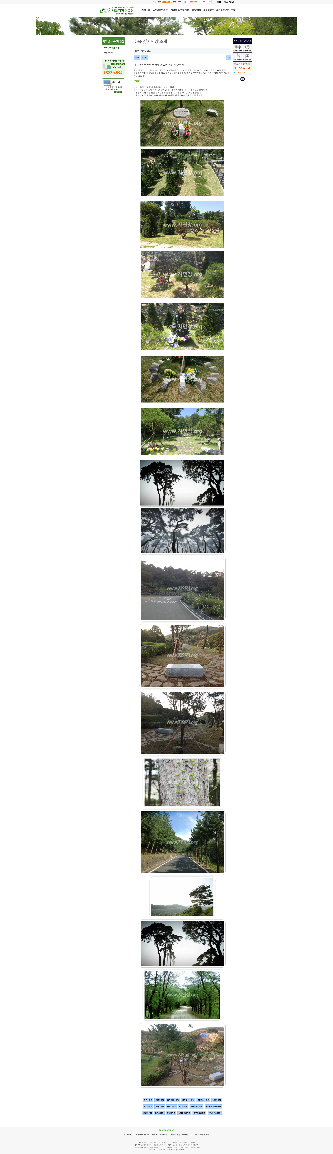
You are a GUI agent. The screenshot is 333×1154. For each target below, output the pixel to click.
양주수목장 (148, 1100)
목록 (228, 57)
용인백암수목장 (173, 1100)
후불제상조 (185, 1135)
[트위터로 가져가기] (163, 1130)
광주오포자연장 (199, 1113)
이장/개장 (174, 1135)
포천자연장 (147, 1113)
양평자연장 (171, 1113)
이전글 (137, 57)
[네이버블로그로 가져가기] (170, 1130)
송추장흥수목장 (196, 1107)
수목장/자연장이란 (141, 1135)
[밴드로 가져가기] (173, 1130)
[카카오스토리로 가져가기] (168, 1130)
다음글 (144, 57)
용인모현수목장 (188, 1100)
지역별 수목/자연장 (160, 1135)
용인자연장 (159, 1113)
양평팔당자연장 (184, 1113)
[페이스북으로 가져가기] (160, 1130)
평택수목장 (159, 1107)
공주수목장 (183, 1107)
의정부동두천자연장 (213, 1107)
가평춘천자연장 (214, 1113)
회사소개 (127, 1135)
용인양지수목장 (203, 1100)
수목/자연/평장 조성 (201, 1135)
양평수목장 (171, 1107)
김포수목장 (216, 1100)
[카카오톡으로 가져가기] (165, 1130)
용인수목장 (159, 1100)
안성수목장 (148, 1107)
